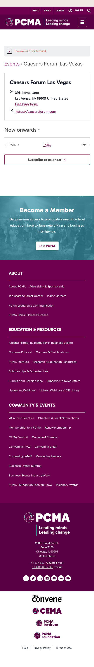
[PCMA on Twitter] (33, 578)
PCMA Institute (19, 362)
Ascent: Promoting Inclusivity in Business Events (41, 343)
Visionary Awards (67, 485)
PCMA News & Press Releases (28, 315)
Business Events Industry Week (29, 475)
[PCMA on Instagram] (47, 578)
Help (25, 648)
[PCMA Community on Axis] (68, 578)
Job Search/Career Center (26, 296)
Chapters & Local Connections (58, 418)
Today (47, 145)
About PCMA (17, 286)
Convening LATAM (20, 456)
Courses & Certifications (52, 352)
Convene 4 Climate (44, 437)
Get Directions (26, 104)
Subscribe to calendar (44, 160)
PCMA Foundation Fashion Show (30, 485)
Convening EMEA (46, 447)
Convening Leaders (48, 456)
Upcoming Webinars (22, 390)
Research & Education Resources (55, 362)
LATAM (60, 10)
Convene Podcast (20, 352)
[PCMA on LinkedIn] (40, 578)
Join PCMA (47, 246)
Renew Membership (58, 427)
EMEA (47, 10)
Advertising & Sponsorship (47, 286)
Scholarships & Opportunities (28, 371)
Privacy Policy (41, 648)
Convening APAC (20, 447)
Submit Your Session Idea (26, 381)
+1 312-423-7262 (42, 567)
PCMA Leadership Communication (31, 305)
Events (12, 63)
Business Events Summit (25, 466)
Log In (78, 10)
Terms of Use (64, 648)
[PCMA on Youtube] (54, 578)
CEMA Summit (18, 437)
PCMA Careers (56, 296)
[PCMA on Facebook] (26, 578)
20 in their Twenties (21, 418)
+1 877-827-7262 (41, 563)
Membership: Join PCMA (25, 427)
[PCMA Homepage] (45, 22)
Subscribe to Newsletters (63, 381)
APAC (36, 10)
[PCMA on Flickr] (61, 578)
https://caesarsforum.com (36, 111)
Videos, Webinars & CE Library (59, 390)
